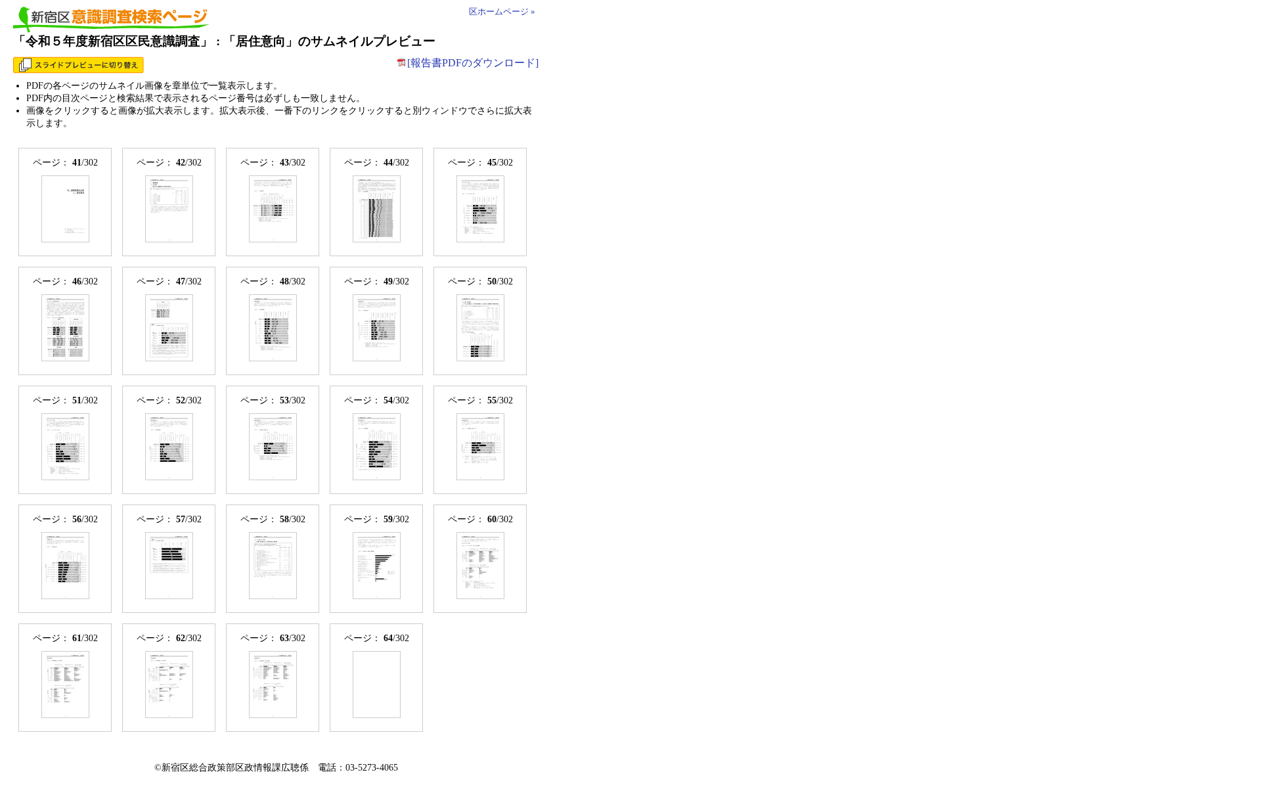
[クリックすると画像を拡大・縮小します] (65, 208)
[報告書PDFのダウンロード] (473, 62)
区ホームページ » (502, 11)
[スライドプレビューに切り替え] (78, 70)
